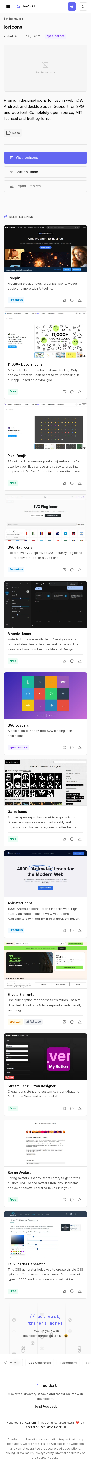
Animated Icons (20, 903)
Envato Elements (21, 994)
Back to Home (24, 172)
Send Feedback (45, 1406)
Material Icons (19, 634)
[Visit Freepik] (45, 248)
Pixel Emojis (17, 456)
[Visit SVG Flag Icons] (45, 518)
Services (80, 1362)
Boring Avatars (19, 1172)
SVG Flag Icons (20, 547)
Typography (57, 1362)
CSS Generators (28, 1362)
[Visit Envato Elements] (45, 965)
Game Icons (17, 812)
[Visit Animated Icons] (45, 873)
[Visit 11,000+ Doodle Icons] (45, 335)
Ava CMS (30, 1423)
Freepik (14, 278)
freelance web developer (43, 1427)
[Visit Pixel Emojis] (45, 426)
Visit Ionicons (24, 157)
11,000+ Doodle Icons (25, 364)
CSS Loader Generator (26, 1264)
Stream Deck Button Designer (32, 1086)
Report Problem (25, 186)
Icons (13, 133)
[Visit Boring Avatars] (45, 1143)
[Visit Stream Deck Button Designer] (45, 1056)
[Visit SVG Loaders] (45, 695)
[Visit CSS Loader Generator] (45, 1234)
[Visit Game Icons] (45, 782)
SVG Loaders (18, 725)
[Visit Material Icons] (45, 604)
